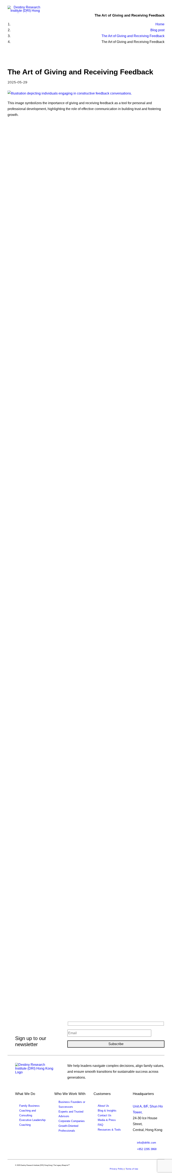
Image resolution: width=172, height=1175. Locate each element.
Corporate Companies (72, 1121)
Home (159, 24)
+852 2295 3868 (146, 1149)
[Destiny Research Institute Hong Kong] (25, 9)
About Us (103, 1105)
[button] (162, 10)
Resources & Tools (109, 1129)
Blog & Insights (107, 1110)
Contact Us (104, 1115)
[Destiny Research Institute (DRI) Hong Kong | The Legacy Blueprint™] (35, 1070)
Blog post (157, 30)
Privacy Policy (117, 1168)
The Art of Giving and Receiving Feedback (133, 36)
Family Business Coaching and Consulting (29, 1110)
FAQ (100, 1124)
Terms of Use (132, 1169)
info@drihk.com (146, 1142)
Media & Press (107, 1120)
